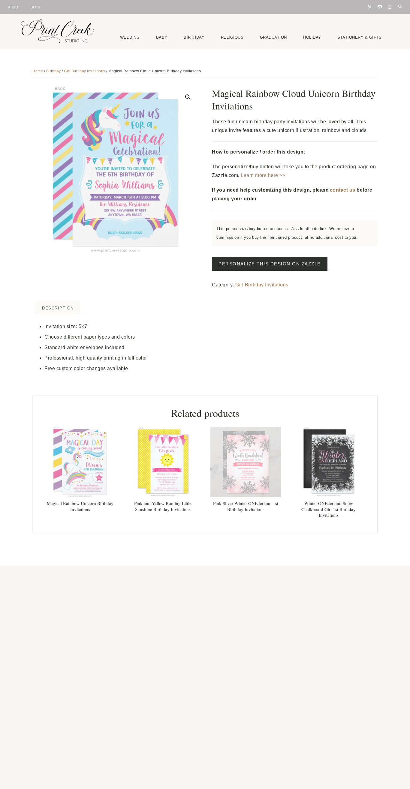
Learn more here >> (263, 175)
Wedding (130, 37)
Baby (161, 37)
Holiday (312, 37)
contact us (342, 190)
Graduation (273, 37)
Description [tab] (58, 308)
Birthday (194, 37)
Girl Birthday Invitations (84, 71)
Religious (232, 37)
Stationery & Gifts (359, 37)
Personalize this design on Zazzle (270, 263)
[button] (187, 97)
